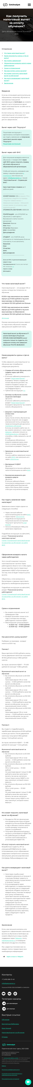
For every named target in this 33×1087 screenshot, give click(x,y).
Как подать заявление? (12, 61)
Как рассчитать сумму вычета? (15, 71)
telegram (8, 432)
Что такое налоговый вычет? (14, 53)
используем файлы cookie (11, 1058)
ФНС (13, 457)
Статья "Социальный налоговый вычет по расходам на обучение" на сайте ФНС (16, 543)
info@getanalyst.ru (14, 178)
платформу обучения (13, 426)
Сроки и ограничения (12, 68)
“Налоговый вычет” (18, 378)
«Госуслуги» (14, 459)
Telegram (18, 938)
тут (24, 390)
